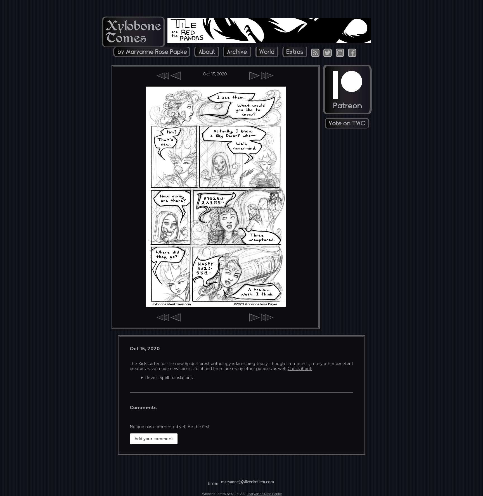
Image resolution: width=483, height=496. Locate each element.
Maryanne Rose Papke (264, 494)
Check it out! (300, 368)
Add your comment (153, 438)
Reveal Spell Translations (169, 377)
